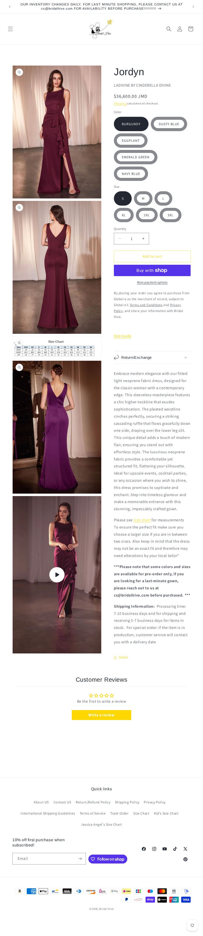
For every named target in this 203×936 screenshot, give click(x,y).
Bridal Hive (106, 909)
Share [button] (123, 657)
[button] (10, 29)
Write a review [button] (101, 715)
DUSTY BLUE (169, 124)
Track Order (119, 813)
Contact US (62, 802)
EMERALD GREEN (136, 157)
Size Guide (122, 335)
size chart (142, 520)
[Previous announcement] (9, 6)
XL (124, 215)
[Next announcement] (193, 6)
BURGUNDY (131, 124)
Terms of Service (93, 813)
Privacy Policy (154, 802)
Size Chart (141, 813)
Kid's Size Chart (166, 813)
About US (41, 802)
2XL (147, 215)
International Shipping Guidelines (48, 813)
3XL (171, 215)
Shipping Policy (127, 802)
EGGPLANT (131, 140)
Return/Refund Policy (93, 802)
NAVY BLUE (131, 173)
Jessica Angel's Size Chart (101, 824)
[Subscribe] (80, 858)
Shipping (120, 103)
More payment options (152, 282)
